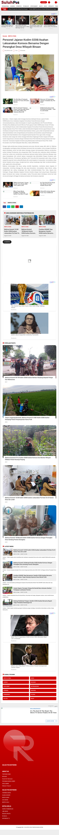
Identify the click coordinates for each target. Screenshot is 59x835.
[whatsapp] (13, 206)
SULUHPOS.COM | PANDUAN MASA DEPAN (33, 827)
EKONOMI (33, 682)
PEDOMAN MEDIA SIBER (8, 781)
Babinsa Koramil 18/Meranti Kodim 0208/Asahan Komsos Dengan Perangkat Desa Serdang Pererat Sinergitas (29, 231)
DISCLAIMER (5, 783)
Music (45, 6)
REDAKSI (4, 776)
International (5, 6)
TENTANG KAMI (6, 774)
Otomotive (19, 6)
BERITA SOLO (5, 802)
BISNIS (32, 678)
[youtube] (13, 768)
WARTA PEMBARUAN (7, 809)
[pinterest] (17, 206)
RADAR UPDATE (6, 813)
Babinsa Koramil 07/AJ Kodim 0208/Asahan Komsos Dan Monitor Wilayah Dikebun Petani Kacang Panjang (28, 458)
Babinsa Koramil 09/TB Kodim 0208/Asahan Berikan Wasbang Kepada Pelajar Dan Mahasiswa (29, 378)
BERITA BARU (5, 797)
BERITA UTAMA (12, 36)
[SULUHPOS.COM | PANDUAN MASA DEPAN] (10, 3)
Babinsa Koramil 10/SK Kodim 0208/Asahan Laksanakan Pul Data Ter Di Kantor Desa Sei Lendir (12, 231)
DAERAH (5, 682)
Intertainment (34, 6)
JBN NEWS (5, 811)
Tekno (56, 6)
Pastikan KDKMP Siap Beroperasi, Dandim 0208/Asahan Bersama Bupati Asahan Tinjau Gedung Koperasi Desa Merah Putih (31, 9)
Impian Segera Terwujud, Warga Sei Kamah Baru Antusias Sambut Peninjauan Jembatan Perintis (32, 589)
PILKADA (33, 694)
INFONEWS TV (6, 818)
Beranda (5, 36)
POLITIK (5, 698)
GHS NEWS (5, 800)
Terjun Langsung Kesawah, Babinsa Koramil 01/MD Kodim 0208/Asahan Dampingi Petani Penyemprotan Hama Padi (27, 418)
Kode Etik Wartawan (7, 779)
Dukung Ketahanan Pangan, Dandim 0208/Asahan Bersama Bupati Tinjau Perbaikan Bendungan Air (32, 601)
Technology (26, 6)
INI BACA (4, 816)
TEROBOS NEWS (6, 792)
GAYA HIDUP (6, 686)
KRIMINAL (5, 690)
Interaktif (51, 6)
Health (40, 6)
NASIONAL (33, 690)
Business (12, 6)
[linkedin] (21, 206)
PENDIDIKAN (6, 694)
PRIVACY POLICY (6, 786)
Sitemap (43, 2)
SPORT (32, 698)
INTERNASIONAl (35, 686)
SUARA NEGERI (6, 795)
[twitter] (8, 206)
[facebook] (4, 206)
